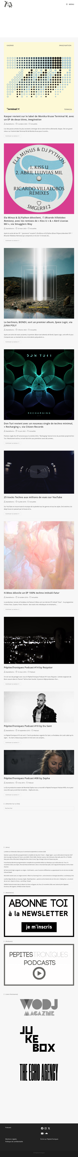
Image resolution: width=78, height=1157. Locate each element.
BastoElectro (10, 124)
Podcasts (8, 1127)
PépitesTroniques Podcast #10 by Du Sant (28, 726)
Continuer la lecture (13, 136)
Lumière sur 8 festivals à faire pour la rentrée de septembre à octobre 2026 (25, 851)
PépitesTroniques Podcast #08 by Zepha (27, 778)
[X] (49, 1128)
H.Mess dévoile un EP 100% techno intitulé (31, 592)
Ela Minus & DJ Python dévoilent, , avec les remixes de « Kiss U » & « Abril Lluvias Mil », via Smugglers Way (36, 221)
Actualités (34, 124)
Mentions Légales (11, 1139)
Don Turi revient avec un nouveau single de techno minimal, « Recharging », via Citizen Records (38, 425)
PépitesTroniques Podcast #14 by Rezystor (28, 667)
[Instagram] (46, 1128)
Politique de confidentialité (14, 1141)
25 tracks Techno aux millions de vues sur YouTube (33, 497)
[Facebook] (42, 1128)
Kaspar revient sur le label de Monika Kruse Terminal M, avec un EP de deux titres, (39, 118)
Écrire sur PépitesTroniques (49, 1139)
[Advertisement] (39, 23)
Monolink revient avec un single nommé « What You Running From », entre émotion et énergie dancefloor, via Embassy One (39, 875)
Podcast (32, 672)
